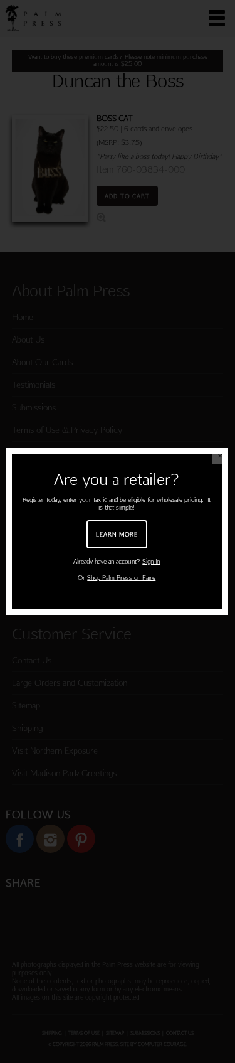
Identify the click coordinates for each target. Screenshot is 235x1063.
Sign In (151, 561)
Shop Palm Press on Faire (121, 578)
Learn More (117, 534)
